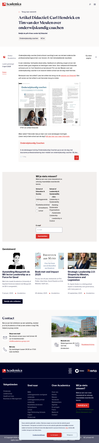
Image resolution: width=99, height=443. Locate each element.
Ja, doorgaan (54, 435)
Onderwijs (7, 391)
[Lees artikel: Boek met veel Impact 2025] (49, 261)
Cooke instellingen (39, 435)
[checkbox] (42, 204)
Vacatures (55, 400)
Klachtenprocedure (60, 440)
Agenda (54, 405)
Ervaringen (55, 407)
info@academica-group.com (19, 341)
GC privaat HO (88, 437)
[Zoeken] (90, 4)
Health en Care (8, 396)
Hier (67, 428)
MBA (29, 392)
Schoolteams (32, 407)
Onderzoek (31, 417)
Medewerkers (56, 402)
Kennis (54, 395)
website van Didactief (68, 76)
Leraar (30, 410)
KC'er (43, 38)
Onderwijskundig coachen (29, 38)
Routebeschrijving (88, 344)
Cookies (72, 440)
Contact (54, 415)
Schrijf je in (82, 405)
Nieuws (54, 397)
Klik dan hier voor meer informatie (57, 136)
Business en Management (12, 399)
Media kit (55, 412)
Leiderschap (7, 394)
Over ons (55, 392)
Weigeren (70, 435)
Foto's (54, 410)
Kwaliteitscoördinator (35, 405)
